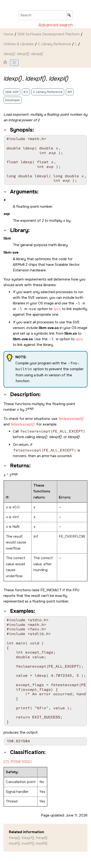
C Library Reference (54, 44)
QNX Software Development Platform (48, 34)
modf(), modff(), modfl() (28, 843)
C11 (6, 761)
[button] (5, 130)
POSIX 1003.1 (21, 761)
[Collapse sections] (6, 63)
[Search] (69, 15)
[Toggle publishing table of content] (14, 63)
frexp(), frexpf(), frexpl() (28, 837)
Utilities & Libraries (19, 44)
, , (23, 54)
